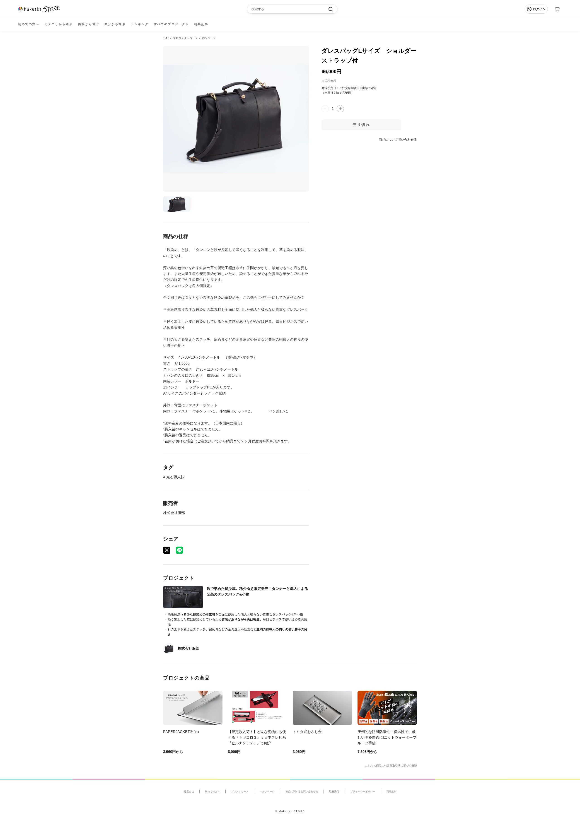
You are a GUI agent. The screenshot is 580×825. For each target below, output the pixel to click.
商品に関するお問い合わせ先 (302, 791)
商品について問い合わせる (398, 139)
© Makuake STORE (290, 811)
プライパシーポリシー (362, 791)
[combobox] (290, 9)
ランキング (140, 24)
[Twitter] (166, 550)
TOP (166, 38)
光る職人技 (175, 477)
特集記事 (201, 24)
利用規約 (391, 791)
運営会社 (189, 791)
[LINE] (179, 550)
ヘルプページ (267, 791)
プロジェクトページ (185, 38)
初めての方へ (28, 24)
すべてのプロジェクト (171, 24)
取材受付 (334, 791)
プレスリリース (240, 791)
